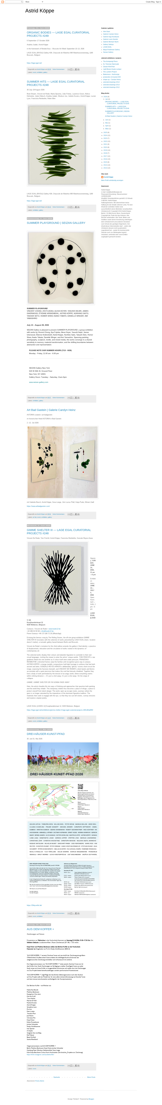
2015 (105, 162)
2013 (105, 168)
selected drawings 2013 (111, 85)
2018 (105, 153)
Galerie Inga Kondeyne (111, 37)
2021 (105, 144)
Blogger (91, 1099)
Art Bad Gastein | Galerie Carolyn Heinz (51, 410)
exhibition (40, 72)
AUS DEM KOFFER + (40, 929)
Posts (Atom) (39, 1081)
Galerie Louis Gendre (110, 39)
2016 (105, 159)
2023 (105, 138)
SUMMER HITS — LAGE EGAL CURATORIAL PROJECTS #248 (117, 107)
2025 (105, 132)
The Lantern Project (110, 72)
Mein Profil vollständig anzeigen (112, 180)
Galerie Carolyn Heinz (110, 34)
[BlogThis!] (71, 69)
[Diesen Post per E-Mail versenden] (69, 69)
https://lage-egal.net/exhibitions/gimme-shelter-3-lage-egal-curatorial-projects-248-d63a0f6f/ (60, 710)
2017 (105, 156)
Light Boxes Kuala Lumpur (112, 69)
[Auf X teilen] (73, 69)
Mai (106, 123)
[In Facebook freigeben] (76, 69)
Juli (106, 99)
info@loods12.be (47, 631)
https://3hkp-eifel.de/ (34, 905)
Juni (107, 120)
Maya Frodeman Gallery (111, 50)
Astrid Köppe (108, 177)
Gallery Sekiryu (108, 44)
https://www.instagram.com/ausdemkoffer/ (40, 1054)
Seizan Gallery (108, 52)
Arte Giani (106, 31)
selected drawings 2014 (111, 82)
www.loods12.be (54, 629)
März (107, 129)
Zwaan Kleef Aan (109, 67)
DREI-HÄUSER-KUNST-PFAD (46, 734)
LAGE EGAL (107, 47)
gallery (45, 72)
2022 (105, 141)
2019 (105, 150)
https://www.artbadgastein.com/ (38, 506)
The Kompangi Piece (110, 61)
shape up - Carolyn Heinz (112, 79)
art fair (34, 517)
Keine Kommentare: (59, 69)
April (107, 126)
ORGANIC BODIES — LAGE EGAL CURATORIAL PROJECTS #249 (117, 102)
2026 (105, 97)
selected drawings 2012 (111, 87)
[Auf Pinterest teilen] (78, 69)
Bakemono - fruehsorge (111, 74)
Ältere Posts (91, 1077)
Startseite (56, 1077)
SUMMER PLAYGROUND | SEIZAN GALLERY (56, 222)
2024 (105, 135)
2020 (105, 147)
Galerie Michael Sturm (110, 42)
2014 (105, 165)
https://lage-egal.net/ (34, 63)
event (34, 72)
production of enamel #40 (112, 77)
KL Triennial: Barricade (111, 64)
